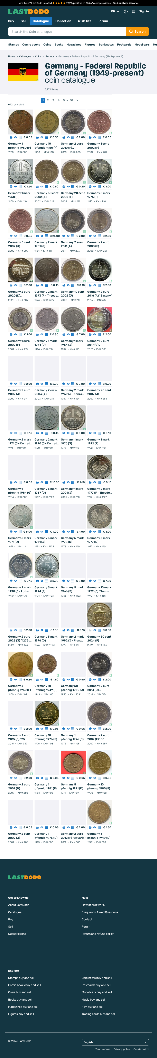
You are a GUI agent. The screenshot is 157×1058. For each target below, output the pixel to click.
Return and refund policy (98, 934)
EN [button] (113, 11)
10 (71, 100)
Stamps (13, 44)
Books (59, 44)
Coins (47, 44)
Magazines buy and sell (23, 1007)
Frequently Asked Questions (100, 912)
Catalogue (41, 21)
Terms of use (102, 1049)
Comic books (31, 44)
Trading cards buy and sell (98, 1014)
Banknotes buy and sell (97, 978)
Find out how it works (126, 3)
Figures (90, 44)
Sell (23, 21)
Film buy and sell (92, 1007)
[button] (133, 11)
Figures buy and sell (21, 1014)
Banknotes (106, 44)
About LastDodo (18, 905)
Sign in (144, 11)
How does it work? (93, 905)
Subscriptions (17, 934)
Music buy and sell (93, 999)
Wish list (84, 21)
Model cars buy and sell (97, 992)
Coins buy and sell (19, 992)
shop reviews (103, 3)
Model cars (142, 44)
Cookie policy (141, 1049)
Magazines (73, 44)
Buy (11, 21)
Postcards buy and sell (96, 985)
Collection (63, 21)
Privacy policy (122, 1049)
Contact (87, 919)
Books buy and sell (20, 999)
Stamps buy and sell (21, 978)
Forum (103, 21)
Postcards (124, 44)
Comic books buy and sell (24, 985)
